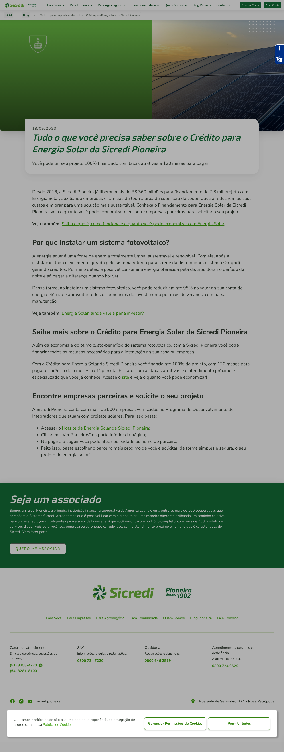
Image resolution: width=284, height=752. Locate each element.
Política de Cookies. (58, 724)
